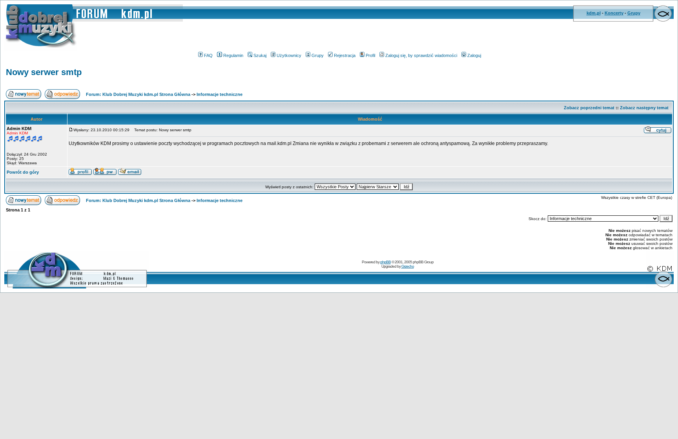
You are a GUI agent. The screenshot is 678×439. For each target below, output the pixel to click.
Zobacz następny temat (644, 107)
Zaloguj (474, 55)
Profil (370, 55)
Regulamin (233, 55)
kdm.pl (594, 13)
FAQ (208, 55)
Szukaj (259, 55)
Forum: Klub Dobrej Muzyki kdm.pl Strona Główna (138, 94)
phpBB (385, 262)
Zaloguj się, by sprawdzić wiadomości (421, 55)
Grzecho (407, 266)
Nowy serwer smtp (44, 72)
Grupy (633, 13)
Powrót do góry (23, 172)
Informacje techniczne (219, 94)
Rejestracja (344, 55)
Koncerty (614, 13)
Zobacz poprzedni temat (589, 107)
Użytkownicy (289, 55)
